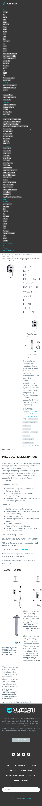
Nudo (5, 49)
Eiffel (4, 34)
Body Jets (6, 143)
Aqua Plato (6, 156)
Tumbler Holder (8, 185)
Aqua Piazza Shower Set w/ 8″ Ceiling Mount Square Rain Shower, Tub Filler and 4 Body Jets (31, 626)
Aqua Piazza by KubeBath (12, 119)
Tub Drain (6, 207)
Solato (5, 238)
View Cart (19, 702)
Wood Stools (7, 168)
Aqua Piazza (7, 148)
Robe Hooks (7, 177)
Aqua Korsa (7, 158)
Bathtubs (6, 202)
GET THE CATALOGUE (21, 740)
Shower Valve (29, 442)
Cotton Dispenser (9, 175)
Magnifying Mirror (9, 173)
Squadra (6, 216)
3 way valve (33, 419)
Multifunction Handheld (11, 124)
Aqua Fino (6, 165)
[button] (30, 128)
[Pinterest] (35, 445)
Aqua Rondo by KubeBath (12, 122)
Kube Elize (6, 41)
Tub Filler (6, 141)
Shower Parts (7, 129)
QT (4, 71)
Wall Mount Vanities (9, 56)
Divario (5, 29)
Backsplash (7, 80)
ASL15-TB (6, 61)
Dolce (5, 32)
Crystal (5, 211)
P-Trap (5, 109)
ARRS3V (27, 425)
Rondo (27, 436)
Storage (6, 83)
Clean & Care (26, 770)
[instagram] (18, 754)
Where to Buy (21, 766)
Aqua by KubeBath (30, 422)
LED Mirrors (7, 100)
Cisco (5, 22)
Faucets (6, 102)
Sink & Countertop (9, 58)
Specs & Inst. (7, 243)
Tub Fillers (6, 114)
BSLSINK (6, 63)
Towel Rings (7, 194)
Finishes (13, 770)
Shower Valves (8, 136)
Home (4, 254)
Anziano (5, 12)
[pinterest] (28, 754)
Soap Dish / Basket (9, 182)
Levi (4, 44)
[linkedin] (13, 754)
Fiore (4, 37)
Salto (4, 228)
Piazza (35, 432)
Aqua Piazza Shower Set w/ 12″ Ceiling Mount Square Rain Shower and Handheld (31, 658)
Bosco (5, 17)
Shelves (5, 90)
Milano (5, 46)
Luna (4, 226)
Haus (4, 39)
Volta (4, 236)
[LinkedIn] (38, 445)
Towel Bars (7, 192)
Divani (5, 27)
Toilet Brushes (8, 187)
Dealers (5, 248)
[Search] (37, 789)
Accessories (7, 146)
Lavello (5, 241)
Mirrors (5, 92)
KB (4, 75)
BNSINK (6, 66)
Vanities (5, 10)
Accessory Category (10, 170)
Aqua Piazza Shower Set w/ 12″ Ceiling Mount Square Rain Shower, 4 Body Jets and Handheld (9, 694)
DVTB (5, 68)
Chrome (27, 429)
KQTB (5, 73)
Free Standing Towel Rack (12, 197)
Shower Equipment (14, 254)
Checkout (27, 702)
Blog (4, 245)
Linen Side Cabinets (10, 85)
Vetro (5, 51)
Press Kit (32, 775)
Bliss (4, 20)
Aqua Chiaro (7, 151)
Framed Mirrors (8, 95)
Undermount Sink (9, 78)
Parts (26, 432)
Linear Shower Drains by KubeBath (15, 126)
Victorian (6, 231)
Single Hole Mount (9, 105)
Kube (4, 209)
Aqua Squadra (8, 163)
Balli (4, 15)
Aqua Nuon (6, 160)
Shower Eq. (7, 117)
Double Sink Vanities (10, 54)
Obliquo (5, 219)
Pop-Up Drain (7, 112)
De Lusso (6, 24)
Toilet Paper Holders (10, 190)
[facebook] (23, 754)
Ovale (5, 224)
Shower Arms (7, 134)
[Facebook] (29, 445)
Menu (3, 7)
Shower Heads (8, 131)
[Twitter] (32, 445)
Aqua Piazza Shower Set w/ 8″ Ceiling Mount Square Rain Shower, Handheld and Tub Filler (9, 650)
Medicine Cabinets (9, 88)
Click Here (24, 550)
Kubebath (27, 798)
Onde (5, 221)
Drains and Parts (8, 107)
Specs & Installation (15, 775)
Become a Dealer (9, 250)
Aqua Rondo (7, 153)
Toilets (5, 199)
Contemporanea (9, 233)
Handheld (6, 139)
